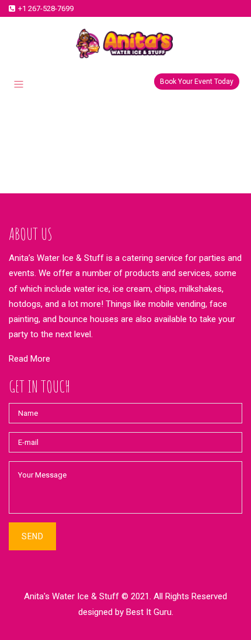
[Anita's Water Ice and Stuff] (125, 43)
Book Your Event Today (196, 81)
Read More (29, 358)
